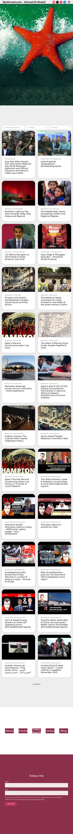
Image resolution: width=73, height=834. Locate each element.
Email (7, 789)
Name (7, 782)
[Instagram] (61, 2)
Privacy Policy (25, 799)
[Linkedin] (64, 2)
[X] (57, 2)
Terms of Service (36, 799)
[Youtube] (53, 2)
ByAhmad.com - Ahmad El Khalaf (24, 2)
